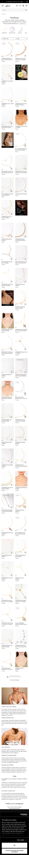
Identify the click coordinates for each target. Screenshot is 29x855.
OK (14, 845)
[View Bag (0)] (26, 5)
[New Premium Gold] (21, 208)
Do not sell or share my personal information (14, 851)
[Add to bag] (11, 55)
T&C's (22, 1)
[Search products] (26, 10)
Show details (20, 840)
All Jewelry (4, 14)
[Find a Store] (16, 5)
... (22, 23)
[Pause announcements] (27, 1)
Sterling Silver (12, 33)
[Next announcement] (25, 1)
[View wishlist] (20, 5)
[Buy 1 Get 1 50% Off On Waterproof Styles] (8, 140)
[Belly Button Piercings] (8, 298)
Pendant (20, 33)
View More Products (14, 680)
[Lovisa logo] (8, 5)
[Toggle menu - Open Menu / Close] (2, 5)
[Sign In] (23, 5)
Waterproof (4, 33)
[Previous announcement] (2, 1)
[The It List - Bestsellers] (21, 73)
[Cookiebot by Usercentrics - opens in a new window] (20, 815)
